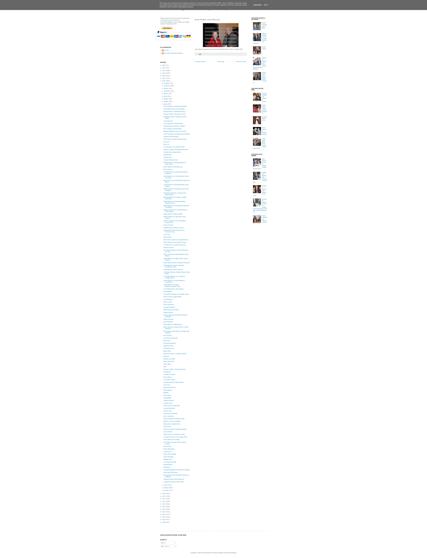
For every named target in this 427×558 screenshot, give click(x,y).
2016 (164, 501)
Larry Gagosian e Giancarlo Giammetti (175, 106)
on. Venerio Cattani (169, 379)
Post (164, 543)
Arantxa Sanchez (168, 247)
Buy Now (167, 28)
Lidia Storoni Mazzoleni (170, 472)
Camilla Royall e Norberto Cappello (174, 126)
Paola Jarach (264, 47)
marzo (166, 485)
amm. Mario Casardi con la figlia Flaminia (175, 240)
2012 (164, 512)
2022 (164, 76)
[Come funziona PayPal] (176, 41)
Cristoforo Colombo (169, 374)
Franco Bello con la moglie (171, 439)
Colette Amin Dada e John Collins (173, 482)
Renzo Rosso (167, 377)
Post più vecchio (241, 61)
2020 (164, 81)
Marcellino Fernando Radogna (173, 53)
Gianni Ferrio (167, 446)
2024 (164, 70)
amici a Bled (167, 364)
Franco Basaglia (168, 457)
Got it (266, 5)
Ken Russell (167, 426)
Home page (220, 61)
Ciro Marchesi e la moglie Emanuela (174, 245)
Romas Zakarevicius (169, 387)
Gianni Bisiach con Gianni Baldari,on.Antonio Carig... (172, 285)
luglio (165, 96)
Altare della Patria (168, 361)
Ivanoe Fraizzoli (168, 225)
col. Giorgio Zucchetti (169, 462)
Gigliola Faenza (168, 312)
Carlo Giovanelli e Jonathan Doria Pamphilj (176, 134)
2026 (164, 65)
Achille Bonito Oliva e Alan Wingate (174, 109)
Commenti (166, 546)
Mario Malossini (168, 322)
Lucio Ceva (166, 385)
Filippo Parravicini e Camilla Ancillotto (174, 353)
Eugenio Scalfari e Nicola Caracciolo (174, 369)
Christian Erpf (167, 157)
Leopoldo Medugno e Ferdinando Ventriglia (176, 470)
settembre (167, 91)
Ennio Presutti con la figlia (264, 25)
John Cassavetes (168, 416)
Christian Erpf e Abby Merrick (172, 152)
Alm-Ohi (166, 50)
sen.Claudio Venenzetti (170, 338)
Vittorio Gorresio (168, 319)
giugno (166, 99)
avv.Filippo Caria (168, 348)
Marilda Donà (167, 459)
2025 (164, 68)
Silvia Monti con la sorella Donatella (264, 109)
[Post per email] (199, 54)
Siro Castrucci (167, 335)
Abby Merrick (167, 155)
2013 (164, 509)
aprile (165, 104)
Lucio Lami (166, 234)
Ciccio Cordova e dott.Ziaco (171, 406)
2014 (164, 506)
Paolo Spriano (167, 390)
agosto (166, 93)
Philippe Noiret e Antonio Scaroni (173, 228)
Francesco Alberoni (169, 307)
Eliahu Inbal (167, 351)
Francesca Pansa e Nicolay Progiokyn (174, 429)
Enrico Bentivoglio (168, 449)
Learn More (257, 5)
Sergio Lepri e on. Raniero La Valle (174, 434)
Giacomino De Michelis (170, 413)
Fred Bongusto (167, 464)
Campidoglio (167, 398)
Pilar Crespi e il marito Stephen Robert (175, 139)
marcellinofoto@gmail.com (168, 22)
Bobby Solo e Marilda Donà (171, 424)
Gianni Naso (167, 395)
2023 (164, 73)
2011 (164, 514)
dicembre (167, 83)
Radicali (165, 392)
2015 (164, 504)
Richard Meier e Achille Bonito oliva (174, 111)
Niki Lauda (166, 340)
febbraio (166, 488)
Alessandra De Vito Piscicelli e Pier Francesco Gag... (174, 231)
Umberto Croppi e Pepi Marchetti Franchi (175, 149)
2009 (164, 519)
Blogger (234, 553)
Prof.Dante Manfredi (169, 343)
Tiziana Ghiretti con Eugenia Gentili (264, 97)
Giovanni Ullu (167, 411)
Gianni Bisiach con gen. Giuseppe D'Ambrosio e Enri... (173, 266)
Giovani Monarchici (169, 408)
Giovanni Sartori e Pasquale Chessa (174, 114)
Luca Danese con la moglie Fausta (173, 147)
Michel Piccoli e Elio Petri (171, 310)
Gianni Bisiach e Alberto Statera (173, 214)
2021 (164, 78)
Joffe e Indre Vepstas (169, 454)
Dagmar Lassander (169, 359)
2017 (164, 499)
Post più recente (200, 61)
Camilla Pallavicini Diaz (170, 160)
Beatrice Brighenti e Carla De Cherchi (174, 131)
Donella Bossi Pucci (264, 118)
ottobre (166, 88)
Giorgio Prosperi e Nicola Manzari (173, 479)
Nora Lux (166, 144)
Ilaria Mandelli (167, 291)
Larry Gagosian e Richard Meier (173, 123)
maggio (166, 101)
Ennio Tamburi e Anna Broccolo (172, 167)
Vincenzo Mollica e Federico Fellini (174, 419)
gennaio (166, 490)
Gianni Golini (167, 237)
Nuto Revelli (167, 372)
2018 (164, 496)
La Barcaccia (167, 451)
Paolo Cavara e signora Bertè (172, 297)
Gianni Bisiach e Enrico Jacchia (173, 269)
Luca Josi (166, 142)
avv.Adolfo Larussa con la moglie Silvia (175, 437)
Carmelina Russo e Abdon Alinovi (173, 382)
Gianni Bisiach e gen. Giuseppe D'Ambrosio (176, 262)
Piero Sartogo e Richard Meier (172, 129)
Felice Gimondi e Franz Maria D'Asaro (174, 242)
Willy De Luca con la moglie (171, 421)
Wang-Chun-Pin (168, 346)
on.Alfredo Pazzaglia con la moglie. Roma (176, 294)
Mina (164, 366)
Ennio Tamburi (167, 169)
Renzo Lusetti (167, 302)
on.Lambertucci (168, 299)
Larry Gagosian (168, 121)
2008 (164, 522)
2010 (164, 517)
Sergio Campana (168, 400)
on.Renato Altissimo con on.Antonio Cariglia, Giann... (174, 277)
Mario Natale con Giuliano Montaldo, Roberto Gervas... (174, 202)
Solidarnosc (167, 467)
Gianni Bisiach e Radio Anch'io (172, 324)
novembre (167, 86)
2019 (164, 493)
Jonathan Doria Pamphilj (170, 136)
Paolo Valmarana (168, 304)
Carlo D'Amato (167, 432)
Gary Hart (166, 356)
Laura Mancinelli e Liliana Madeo (173, 289)
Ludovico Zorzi (167, 403)
